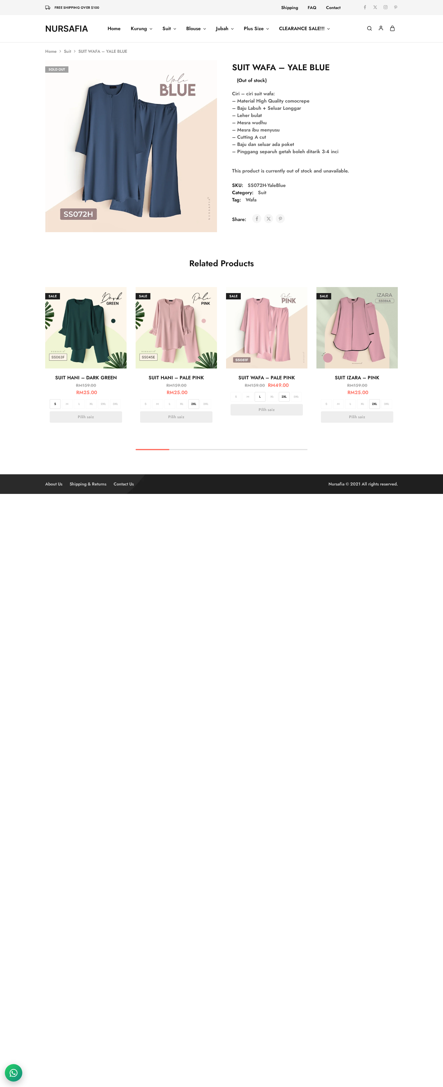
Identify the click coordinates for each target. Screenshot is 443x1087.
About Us (53, 484)
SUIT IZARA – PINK (357, 377)
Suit (67, 51)
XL (91, 404)
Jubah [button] (222, 28)
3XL (115, 404)
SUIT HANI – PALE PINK (176, 377)
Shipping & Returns (88, 484)
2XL (103, 404)
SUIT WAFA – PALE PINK (266, 377)
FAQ (312, 7)
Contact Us (124, 484)
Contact (333, 7)
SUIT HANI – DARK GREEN (86, 377)
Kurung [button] (139, 28)
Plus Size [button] (254, 28)
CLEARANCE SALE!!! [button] (302, 28)
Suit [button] (166, 28)
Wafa (251, 199)
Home (114, 28)
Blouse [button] (193, 28)
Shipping (289, 7)
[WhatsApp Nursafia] (13, 1073)
